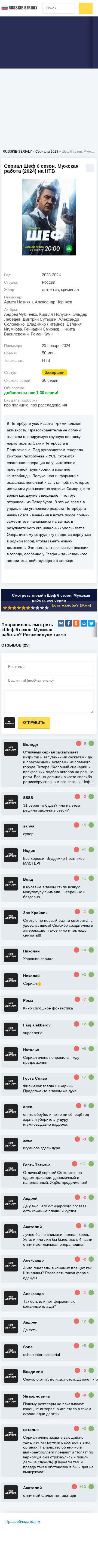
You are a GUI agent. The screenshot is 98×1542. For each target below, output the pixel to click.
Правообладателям (22, 1521)
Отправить (34, 723)
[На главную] (19, 8)
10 (46, 607)
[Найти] (69, 8)
